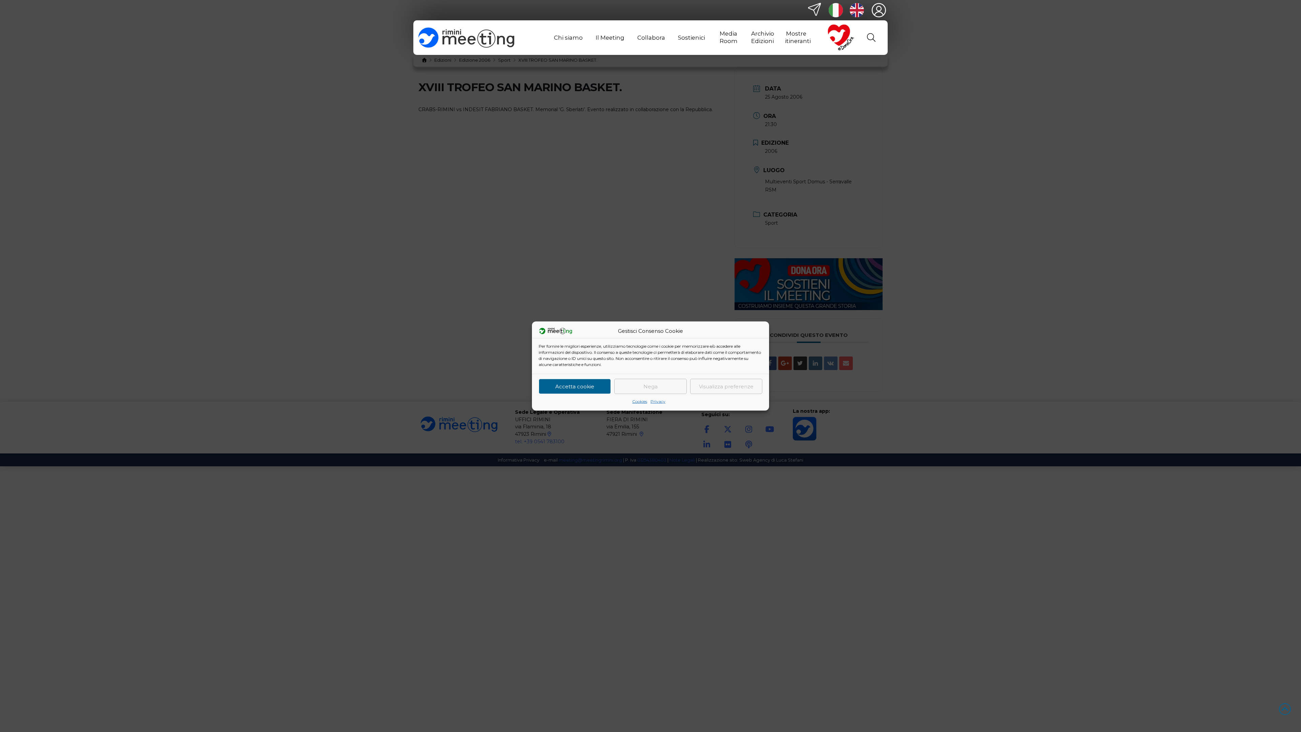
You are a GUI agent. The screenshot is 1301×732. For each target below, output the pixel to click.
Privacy (657, 401)
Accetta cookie (574, 386)
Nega (650, 386)
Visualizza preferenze (726, 386)
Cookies (639, 401)
